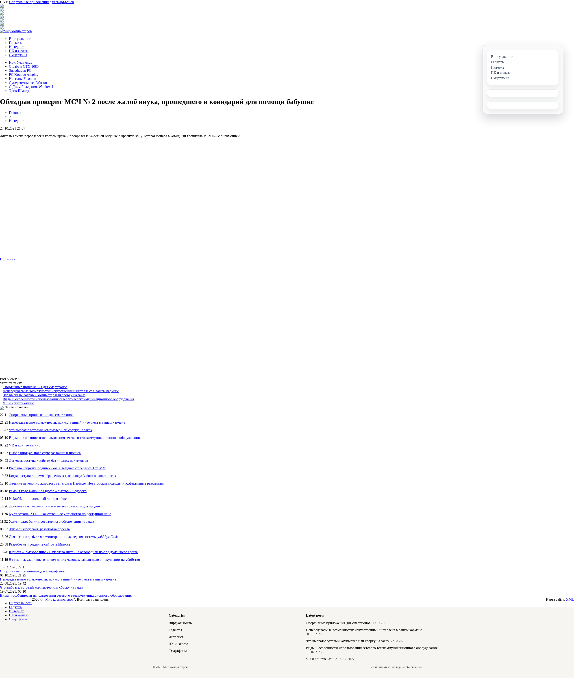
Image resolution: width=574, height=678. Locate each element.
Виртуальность (20, 39)
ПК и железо (18, 51)
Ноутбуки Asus (20, 62)
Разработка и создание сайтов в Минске (39, 544)
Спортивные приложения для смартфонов (41, 2)
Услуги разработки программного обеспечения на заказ (51, 521)
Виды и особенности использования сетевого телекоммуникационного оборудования (68, 399)
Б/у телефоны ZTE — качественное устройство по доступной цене (60, 514)
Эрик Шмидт (19, 91)
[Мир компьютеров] (16, 31)
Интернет (16, 47)
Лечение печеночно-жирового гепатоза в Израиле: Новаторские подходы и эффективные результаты (86, 483)
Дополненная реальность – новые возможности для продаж (54, 506)
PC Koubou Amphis (23, 74)
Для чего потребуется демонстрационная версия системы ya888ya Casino (64, 537)
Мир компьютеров (59, 599)
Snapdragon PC (20, 70)
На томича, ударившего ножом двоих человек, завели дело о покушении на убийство (74, 559)
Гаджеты (15, 43)
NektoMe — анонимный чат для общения (40, 498)
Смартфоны (18, 55)
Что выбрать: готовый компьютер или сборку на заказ (44, 395)
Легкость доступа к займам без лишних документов (48, 460)
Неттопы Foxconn (22, 78)
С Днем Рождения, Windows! (31, 87)
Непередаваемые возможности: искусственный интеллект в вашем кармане (61, 391)
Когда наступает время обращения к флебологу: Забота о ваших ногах (62, 476)
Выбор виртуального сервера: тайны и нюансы (45, 453)
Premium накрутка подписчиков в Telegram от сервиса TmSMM (57, 468)
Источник (7, 259)
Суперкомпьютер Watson (28, 82)
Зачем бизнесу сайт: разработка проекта (39, 529)
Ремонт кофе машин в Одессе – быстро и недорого (48, 491)
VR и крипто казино (18, 403)
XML (570, 599)
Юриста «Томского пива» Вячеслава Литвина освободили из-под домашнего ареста (73, 552)
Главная (15, 113)
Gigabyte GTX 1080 (24, 66)
